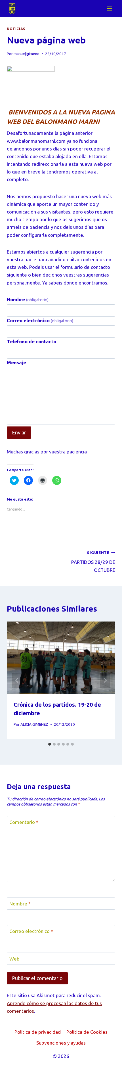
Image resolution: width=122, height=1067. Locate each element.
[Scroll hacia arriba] (107, 1058)
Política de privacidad (37, 1032)
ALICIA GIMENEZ (34, 724)
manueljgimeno (26, 53)
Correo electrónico (40, 320)
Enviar (19, 432)
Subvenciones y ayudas (61, 1042)
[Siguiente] (105, 680)
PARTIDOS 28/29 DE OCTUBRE (93, 561)
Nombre (28, 299)
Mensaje (16, 362)
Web (14, 958)
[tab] (49, 744)
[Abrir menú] (109, 8)
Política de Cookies (87, 1032)
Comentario (23, 822)
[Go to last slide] (17, 680)
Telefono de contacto (31, 341)
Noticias (16, 29)
